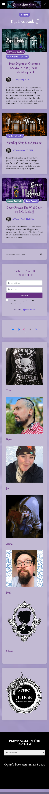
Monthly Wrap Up (15, 136)
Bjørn (9, 439)
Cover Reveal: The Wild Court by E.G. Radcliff (24, 209)
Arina (9, 543)
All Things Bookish (15, 52)
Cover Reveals (32, 201)
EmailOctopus (30, 309)
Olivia (9, 651)
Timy (16, 79)
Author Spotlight (14, 201)
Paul (8, 592)
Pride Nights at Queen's (17, 57)
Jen (8, 488)
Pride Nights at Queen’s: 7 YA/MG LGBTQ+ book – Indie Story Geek (24, 68)
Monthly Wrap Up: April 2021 (24, 143)
